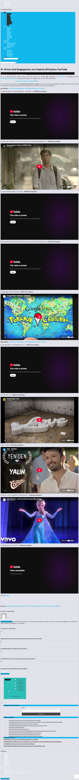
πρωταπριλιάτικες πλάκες (9, 78)
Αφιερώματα (10, 56)
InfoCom (6, 763)
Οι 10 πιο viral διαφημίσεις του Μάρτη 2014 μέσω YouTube (26, 88)
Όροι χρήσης (7, 4)
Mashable (6, 595)
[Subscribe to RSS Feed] (9, 696)
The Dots (6, 759)
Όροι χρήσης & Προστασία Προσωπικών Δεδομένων (16, 772)
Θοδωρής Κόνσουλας (6, 621)
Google (8, 17)
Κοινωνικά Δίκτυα (44, 606)
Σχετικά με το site (8, 1)
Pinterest (9, 21)
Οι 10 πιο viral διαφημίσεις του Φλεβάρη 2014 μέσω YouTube (27, 342)
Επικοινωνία (7, 6)
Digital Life (6, 754)
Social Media (10, 606)
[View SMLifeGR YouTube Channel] (20, 690)
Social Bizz (6, 40)
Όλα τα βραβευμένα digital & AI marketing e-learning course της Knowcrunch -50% (24, 746)
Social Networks (19, 606)
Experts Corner (7, 47)
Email (23, 708)
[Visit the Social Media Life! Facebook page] (20, 681)
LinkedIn (9, 19)
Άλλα (8, 25)
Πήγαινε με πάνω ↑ (5, 673)
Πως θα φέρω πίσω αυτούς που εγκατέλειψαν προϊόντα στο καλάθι (21, 739)
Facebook (9, 14)
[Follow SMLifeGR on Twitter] (20, 684)
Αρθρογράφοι (7, 3)
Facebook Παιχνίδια (11, 43)
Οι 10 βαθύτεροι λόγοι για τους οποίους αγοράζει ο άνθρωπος (19, 744)
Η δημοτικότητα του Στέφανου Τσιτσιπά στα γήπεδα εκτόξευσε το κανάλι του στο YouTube (21, 638)
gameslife (6, 755)
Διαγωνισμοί (10, 53)
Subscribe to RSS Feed (16, 696)
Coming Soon (7, 758)
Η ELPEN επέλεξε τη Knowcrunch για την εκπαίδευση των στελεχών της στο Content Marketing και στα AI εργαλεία (32, 741)
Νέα (5, 12)
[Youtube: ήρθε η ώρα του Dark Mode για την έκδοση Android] (39, 666)
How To (5, 26)
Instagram (9, 23)
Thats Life (6, 756)
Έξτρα (5, 49)
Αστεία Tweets (10, 44)
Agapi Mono (6, 762)
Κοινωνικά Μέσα (55, 606)
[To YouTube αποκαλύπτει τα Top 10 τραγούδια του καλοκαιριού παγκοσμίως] (39, 656)
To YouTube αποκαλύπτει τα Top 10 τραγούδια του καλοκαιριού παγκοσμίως (18, 658)
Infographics (10, 50)
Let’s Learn (9, 51)
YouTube (9, 18)
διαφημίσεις (34, 606)
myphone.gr (6, 765)
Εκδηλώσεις (9, 54)
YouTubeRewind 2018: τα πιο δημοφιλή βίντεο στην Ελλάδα (14, 648)
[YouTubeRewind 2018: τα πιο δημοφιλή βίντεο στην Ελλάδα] (39, 646)
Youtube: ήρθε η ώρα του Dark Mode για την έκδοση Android (14, 668)
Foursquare (9, 22)
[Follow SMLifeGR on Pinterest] (20, 687)
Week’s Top (6, 42)
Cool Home (6, 760)
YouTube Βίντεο (10, 46)
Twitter (8, 15)
